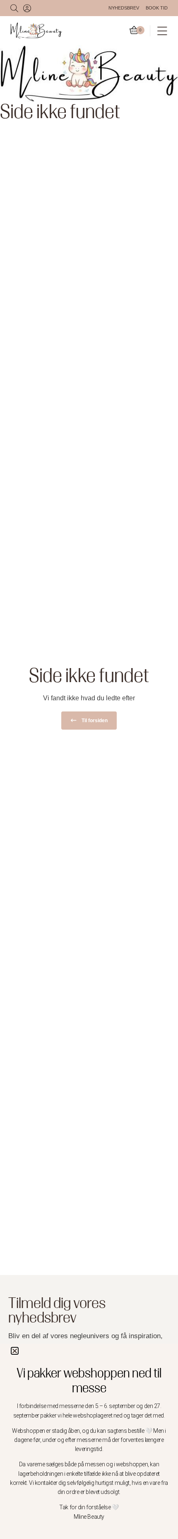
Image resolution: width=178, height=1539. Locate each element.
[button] (15, 1351)
